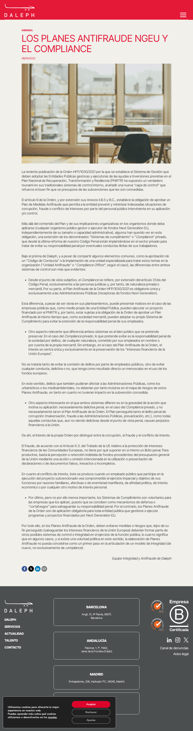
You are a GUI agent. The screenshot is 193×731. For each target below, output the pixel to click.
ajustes (52, 717)
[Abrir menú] (183, 15)
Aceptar (91, 704)
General (27, 30)
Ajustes (91, 720)
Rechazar (91, 712)
